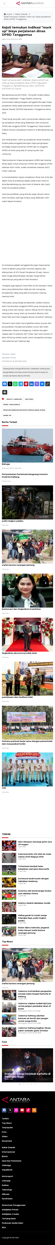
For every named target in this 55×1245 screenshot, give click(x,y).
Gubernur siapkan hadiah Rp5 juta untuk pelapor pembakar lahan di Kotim (34, 1006)
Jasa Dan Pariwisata (11, 1161)
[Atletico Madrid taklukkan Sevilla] (9, 907)
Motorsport (7, 1176)
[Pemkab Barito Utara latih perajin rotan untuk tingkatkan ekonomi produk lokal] (27, 634)
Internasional (8, 1152)
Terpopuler (7, 1127)
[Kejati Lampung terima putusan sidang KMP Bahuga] (27, 445)
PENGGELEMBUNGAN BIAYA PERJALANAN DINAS (24, 410)
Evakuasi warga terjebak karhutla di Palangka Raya (27, 1075)
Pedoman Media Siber (12, 1223)
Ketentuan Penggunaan (14, 1205)
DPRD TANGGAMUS (11, 404)
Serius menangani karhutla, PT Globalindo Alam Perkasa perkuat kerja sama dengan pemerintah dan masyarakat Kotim (27, 741)
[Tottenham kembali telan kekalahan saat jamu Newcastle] (9, 870)
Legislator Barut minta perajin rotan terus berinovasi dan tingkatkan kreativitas (23, 607)
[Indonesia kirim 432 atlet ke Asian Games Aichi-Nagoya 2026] (9, 858)
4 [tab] (31, 1084)
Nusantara (7, 1141)
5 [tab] (35, 1084)
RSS (4, 1227)
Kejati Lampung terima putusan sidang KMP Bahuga (24, 462)
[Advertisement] (27, 233)
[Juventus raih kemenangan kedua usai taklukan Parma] (9, 894)
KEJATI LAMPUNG (14, 399)
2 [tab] (23, 1084)
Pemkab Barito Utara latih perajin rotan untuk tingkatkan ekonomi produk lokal (25, 651)
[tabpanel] (27, 1065)
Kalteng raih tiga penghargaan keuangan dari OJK (25, 786)
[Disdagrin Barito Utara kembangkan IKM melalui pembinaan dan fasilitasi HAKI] (27, 678)
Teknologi (7, 1190)
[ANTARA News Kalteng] (30, 3)
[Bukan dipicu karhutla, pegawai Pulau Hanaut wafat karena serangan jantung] (27, 546)
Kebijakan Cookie (10, 1214)
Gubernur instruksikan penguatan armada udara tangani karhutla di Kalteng (34, 994)
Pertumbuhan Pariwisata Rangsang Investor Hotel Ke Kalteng (25, 475)
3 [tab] (27, 1084)
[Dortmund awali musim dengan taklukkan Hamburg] (9, 882)
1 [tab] (20, 1084)
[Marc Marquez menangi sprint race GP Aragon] (9, 845)
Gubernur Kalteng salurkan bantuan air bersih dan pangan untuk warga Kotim (33, 1018)
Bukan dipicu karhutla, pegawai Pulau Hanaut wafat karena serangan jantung (25, 563)
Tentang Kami (9, 1218)
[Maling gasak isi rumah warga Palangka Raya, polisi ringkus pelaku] (27, 502)
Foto (4, 1042)
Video (5, 1136)
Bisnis (5, 1156)
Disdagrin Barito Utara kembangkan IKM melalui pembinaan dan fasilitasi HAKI (27, 695)
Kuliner (5, 1185)
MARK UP (7, 415)
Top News (7, 941)
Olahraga (6, 1165)
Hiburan (5, 1194)
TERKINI (6, 834)
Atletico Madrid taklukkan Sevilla (34, 903)
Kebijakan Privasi (10, 1209)
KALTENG (29, 399)
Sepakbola (7, 1170)
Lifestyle (6, 1181)
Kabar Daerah (21, 14)
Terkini (5, 1118)
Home (9, 14)
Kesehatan (7, 1199)
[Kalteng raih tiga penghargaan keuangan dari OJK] (27, 769)
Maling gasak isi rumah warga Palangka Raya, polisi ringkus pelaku (25, 519)
